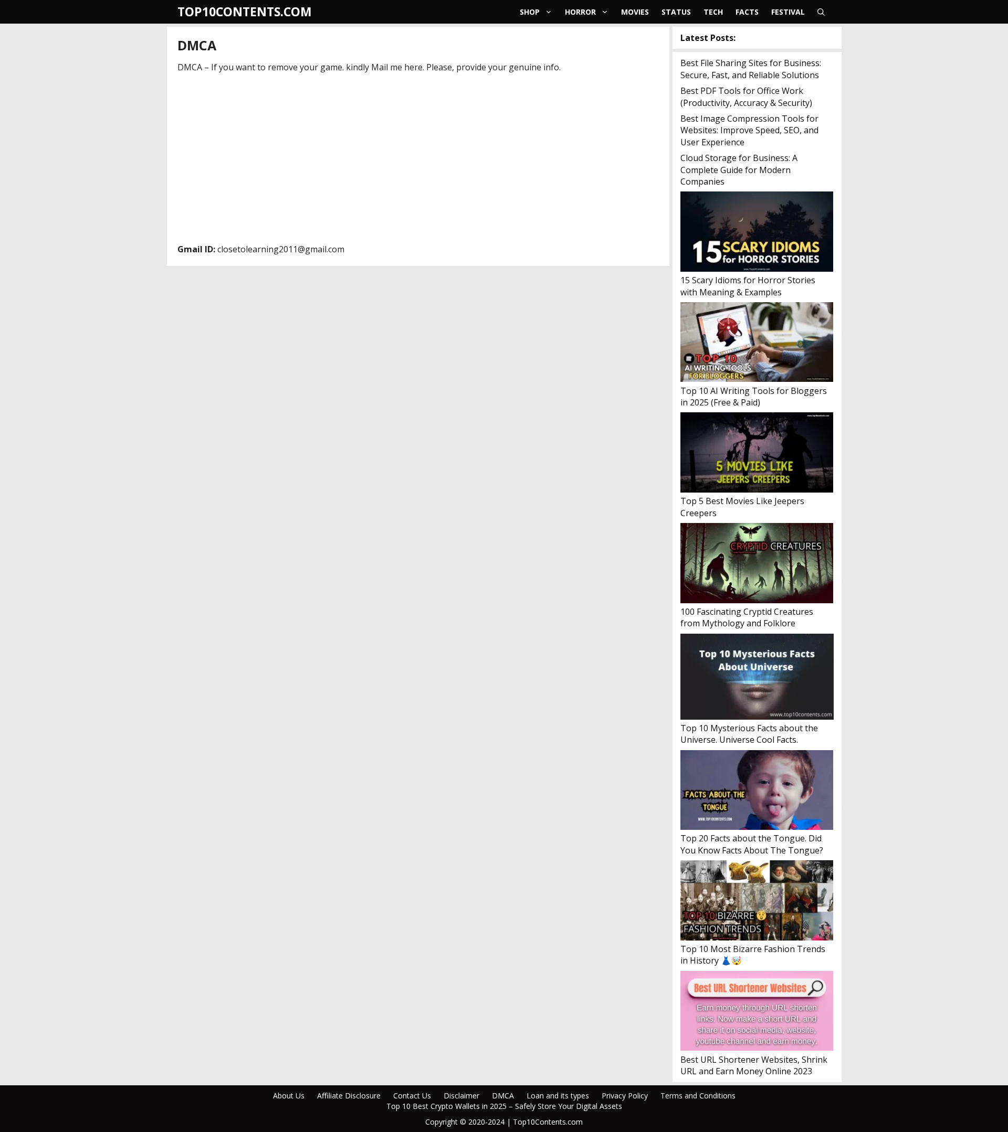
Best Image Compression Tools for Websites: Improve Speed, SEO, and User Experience (749, 130)
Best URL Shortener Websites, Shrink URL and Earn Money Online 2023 (753, 1065)
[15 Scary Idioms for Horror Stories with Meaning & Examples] (756, 232)
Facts (747, 12)
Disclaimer (461, 1096)
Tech (713, 12)
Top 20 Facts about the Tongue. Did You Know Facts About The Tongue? (751, 844)
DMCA (503, 1096)
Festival (788, 12)
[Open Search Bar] (821, 12)
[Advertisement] (418, 158)
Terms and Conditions (698, 1096)
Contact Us (412, 1096)
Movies (635, 12)
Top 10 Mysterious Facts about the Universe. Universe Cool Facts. (749, 733)
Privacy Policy (625, 1096)
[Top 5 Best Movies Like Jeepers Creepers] (756, 453)
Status (676, 12)
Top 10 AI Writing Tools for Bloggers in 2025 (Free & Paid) (753, 396)
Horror (580, 12)
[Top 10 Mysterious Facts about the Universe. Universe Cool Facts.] (756, 678)
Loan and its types (558, 1096)
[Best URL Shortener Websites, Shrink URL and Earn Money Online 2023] (756, 1012)
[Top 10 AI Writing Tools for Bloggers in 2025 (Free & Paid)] (756, 343)
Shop (530, 12)
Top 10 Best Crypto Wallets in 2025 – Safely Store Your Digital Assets (504, 1106)
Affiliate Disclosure (349, 1096)
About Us (288, 1096)
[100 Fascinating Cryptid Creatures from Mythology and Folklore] (756, 564)
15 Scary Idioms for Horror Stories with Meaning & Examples (747, 285)
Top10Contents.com (244, 11)
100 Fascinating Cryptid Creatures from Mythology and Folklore (746, 617)
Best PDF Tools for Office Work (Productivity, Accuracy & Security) (746, 96)
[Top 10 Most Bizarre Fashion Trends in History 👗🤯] (756, 901)
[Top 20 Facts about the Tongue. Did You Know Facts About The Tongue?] (756, 791)
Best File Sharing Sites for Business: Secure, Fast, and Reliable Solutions (750, 68)
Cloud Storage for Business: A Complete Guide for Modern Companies (738, 169)
